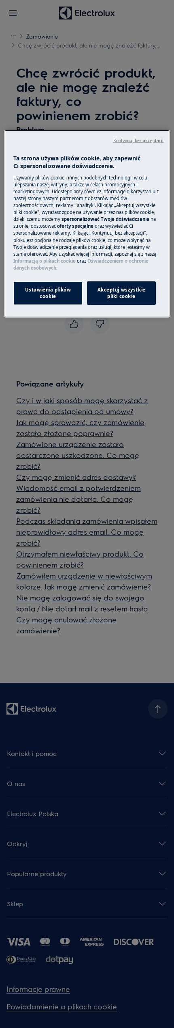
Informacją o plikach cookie (44, 261)
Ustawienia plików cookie (48, 293)
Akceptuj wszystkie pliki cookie (122, 293)
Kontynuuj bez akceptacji (138, 140)
